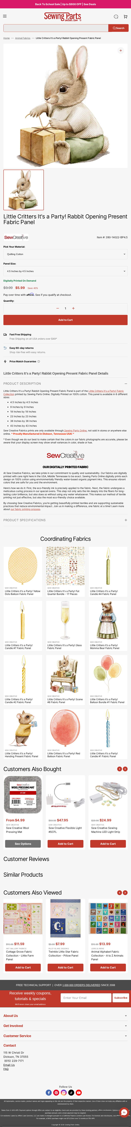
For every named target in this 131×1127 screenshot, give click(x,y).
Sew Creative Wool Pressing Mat (17, 829)
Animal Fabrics (22, 38)
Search (120, 27)
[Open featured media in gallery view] (120, 50)
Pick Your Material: (14, 246)
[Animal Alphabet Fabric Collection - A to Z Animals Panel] (108, 936)
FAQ (6, 1069)
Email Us (9, 1065)
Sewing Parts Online (75, 430)
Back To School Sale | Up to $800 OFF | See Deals (65, 4)
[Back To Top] (125, 1121)
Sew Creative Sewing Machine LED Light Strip (105, 829)
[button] (5, 16)
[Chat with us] (116, 16)
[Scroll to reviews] (65, 229)
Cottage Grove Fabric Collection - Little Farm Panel (20, 955)
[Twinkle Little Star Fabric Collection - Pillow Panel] (65, 936)
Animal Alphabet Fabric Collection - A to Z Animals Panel (107, 955)
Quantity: (8, 300)
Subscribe (120, 997)
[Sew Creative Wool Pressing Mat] (22, 812)
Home (6, 38)
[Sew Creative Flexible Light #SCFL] (65, 812)
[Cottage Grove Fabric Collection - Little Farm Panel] (22, 936)
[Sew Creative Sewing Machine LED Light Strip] (108, 812)
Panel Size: (9, 263)
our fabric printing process (25, 509)
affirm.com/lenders (105, 1110)
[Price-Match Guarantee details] (38, 361)
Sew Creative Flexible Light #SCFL (65, 829)
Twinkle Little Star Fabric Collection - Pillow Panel (63, 953)
